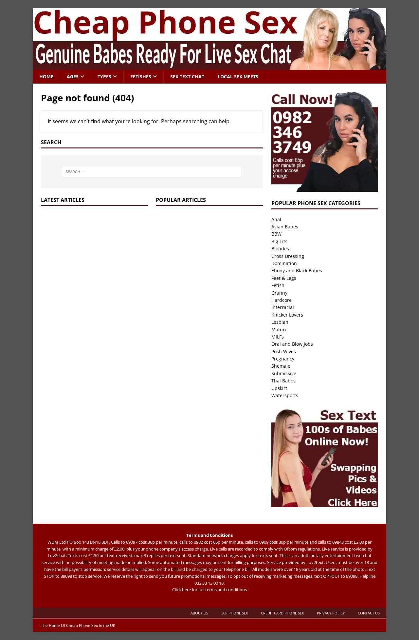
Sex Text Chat (187, 76)
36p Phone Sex (234, 613)
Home (46, 76)
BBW (276, 234)
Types (104, 76)
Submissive (283, 373)
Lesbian (279, 322)
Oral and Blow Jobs (292, 344)
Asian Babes (284, 226)
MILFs (277, 337)
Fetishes (140, 76)
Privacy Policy (331, 613)
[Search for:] (152, 171)
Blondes (280, 248)
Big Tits (279, 241)
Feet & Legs (283, 278)
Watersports (284, 395)
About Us (199, 613)
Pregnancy (282, 359)
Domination (284, 263)
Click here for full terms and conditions (209, 589)
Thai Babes (283, 381)
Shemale (280, 366)
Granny (279, 293)
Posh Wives (283, 351)
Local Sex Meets (238, 76)
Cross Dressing (287, 256)
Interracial (282, 307)
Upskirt (279, 388)
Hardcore (281, 300)
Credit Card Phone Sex (282, 613)
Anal (276, 219)
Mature (279, 329)
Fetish (277, 285)
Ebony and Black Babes (296, 270)
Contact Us (369, 613)
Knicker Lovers (287, 315)
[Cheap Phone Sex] (209, 66)
